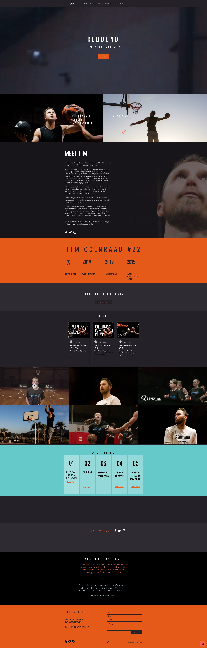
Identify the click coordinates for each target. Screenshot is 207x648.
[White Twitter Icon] (70, 232)
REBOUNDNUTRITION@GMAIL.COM (77, 627)
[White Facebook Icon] (66, 232)
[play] (203, 141)
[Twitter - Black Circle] (73, 641)
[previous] (3, 119)
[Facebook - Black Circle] (66, 641)
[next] (203, 119)
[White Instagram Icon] (74, 232)
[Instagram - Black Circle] (69, 641)
